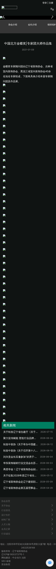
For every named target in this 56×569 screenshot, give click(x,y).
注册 (51, 2)
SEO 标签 (6, 561)
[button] (52, 16)
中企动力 (16, 557)
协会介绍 (12, 24)
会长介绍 (32, 24)
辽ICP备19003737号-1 (12, 554)
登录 (44, 2)
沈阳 (24, 557)
